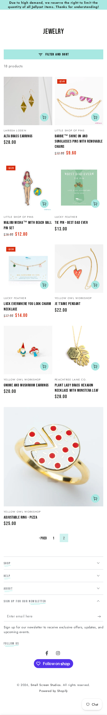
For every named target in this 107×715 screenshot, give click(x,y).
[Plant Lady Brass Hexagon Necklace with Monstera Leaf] (79, 350)
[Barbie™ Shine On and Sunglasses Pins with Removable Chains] (79, 101)
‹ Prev (43, 538)
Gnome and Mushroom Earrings (26, 385)
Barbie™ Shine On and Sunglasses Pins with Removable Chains (79, 141)
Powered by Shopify (53, 691)
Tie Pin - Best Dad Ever (71, 222)
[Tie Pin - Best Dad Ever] (79, 187)
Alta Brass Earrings (18, 136)
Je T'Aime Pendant (68, 303)
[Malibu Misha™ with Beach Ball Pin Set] (28, 187)
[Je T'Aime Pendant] (79, 268)
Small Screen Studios (46, 685)
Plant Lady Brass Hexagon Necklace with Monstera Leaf (77, 388)
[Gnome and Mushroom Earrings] (28, 350)
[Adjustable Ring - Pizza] (53, 456)
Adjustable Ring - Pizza (20, 517)
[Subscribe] (100, 616)
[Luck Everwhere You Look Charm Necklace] (28, 268)
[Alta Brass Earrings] (28, 101)
